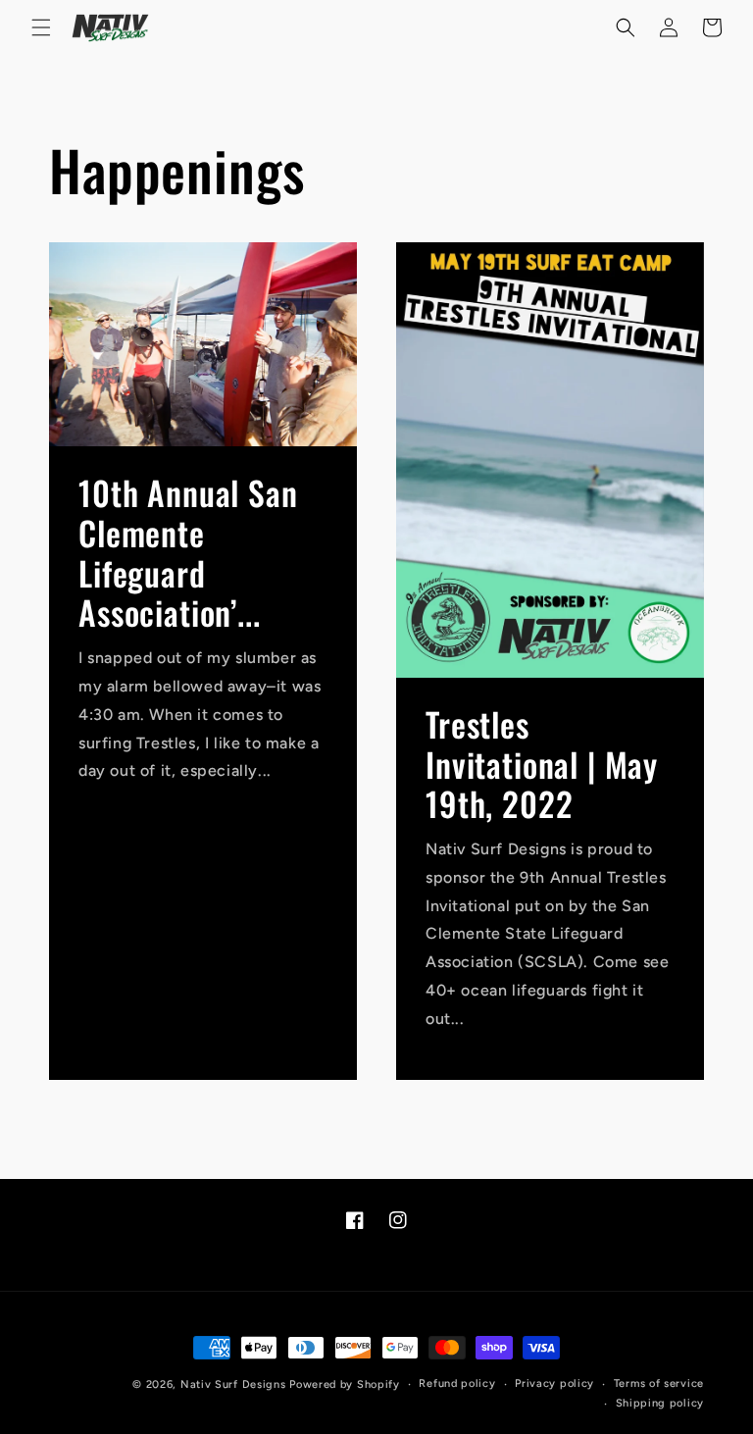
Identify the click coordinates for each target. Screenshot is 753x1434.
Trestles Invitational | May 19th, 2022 (542, 763)
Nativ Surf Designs (233, 1384)
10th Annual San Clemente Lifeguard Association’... (188, 553)
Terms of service (659, 1383)
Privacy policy (554, 1383)
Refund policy (457, 1383)
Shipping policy (660, 1403)
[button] (41, 27)
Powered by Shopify (344, 1384)
